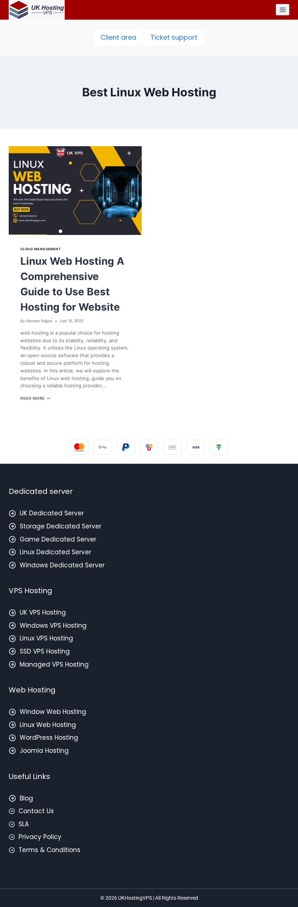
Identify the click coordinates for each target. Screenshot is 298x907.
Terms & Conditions (49, 850)
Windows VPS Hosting (53, 625)
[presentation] (75, 190)
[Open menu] (282, 9)
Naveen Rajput (39, 321)
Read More (35, 398)
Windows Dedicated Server (62, 565)
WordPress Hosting (49, 737)
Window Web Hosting (53, 711)
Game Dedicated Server (58, 539)
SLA (24, 824)
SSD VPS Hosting (45, 651)
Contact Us (36, 811)
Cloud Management (40, 249)
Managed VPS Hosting (54, 664)
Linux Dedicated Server (55, 552)
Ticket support (173, 37)
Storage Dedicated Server (60, 526)
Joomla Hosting (44, 750)
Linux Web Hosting (48, 724)
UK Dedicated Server (52, 513)
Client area (118, 37)
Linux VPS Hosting (46, 638)
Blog (26, 798)
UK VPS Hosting (43, 612)
